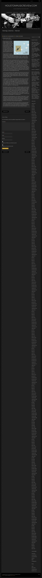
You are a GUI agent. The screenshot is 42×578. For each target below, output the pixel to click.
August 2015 (33, 291)
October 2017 (34, 252)
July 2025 (33, 123)
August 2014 (33, 309)
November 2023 (34, 152)
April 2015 (33, 297)
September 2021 (34, 189)
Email (3, 135)
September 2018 (34, 235)
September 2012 (34, 345)
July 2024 (33, 140)
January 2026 (34, 114)
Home (29, 28)
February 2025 (34, 131)
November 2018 (34, 232)
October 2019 (34, 215)
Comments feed (34, 569)
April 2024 (33, 145)
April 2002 (33, 530)
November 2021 (34, 186)
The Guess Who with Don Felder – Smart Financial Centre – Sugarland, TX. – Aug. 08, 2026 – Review (35, 78)
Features (25, 12)
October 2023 (34, 154)
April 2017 (33, 262)
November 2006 (34, 451)
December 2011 (34, 359)
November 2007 (34, 433)
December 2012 (34, 340)
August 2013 (33, 328)
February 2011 (34, 374)
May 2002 (33, 528)
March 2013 (33, 336)
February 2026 (34, 112)
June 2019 (33, 222)
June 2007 (33, 440)
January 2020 (34, 211)
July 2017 (33, 257)
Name (3, 132)
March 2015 (33, 299)
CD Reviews (21, 12)
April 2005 (33, 480)
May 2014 (33, 314)
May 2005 (33, 479)
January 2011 (34, 376)
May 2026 (33, 108)
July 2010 (33, 385)
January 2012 (34, 357)
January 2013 (34, 339)
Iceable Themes (13, 575)
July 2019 (33, 220)
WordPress (3, 575)
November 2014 (34, 305)
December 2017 (34, 249)
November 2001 (34, 537)
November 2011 (34, 360)
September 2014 (34, 308)
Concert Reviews (9, 12)
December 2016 (34, 268)
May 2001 (33, 545)
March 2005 (33, 482)
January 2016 (34, 283)
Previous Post (5, 111)
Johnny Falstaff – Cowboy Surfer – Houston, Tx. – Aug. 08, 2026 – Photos (35, 60)
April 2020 (33, 206)
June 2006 (33, 459)
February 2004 (34, 500)
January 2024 (34, 149)
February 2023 (34, 166)
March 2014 (33, 317)
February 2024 (34, 148)
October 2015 (34, 288)
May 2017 (33, 260)
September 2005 (34, 473)
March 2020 (33, 208)
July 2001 (33, 544)
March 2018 (33, 245)
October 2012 (34, 343)
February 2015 (34, 300)
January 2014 (34, 320)
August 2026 (33, 103)
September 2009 (34, 399)
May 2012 (33, 351)
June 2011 (33, 368)
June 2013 (33, 331)
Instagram (33, 12)
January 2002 (34, 534)
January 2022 (34, 183)
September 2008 (34, 417)
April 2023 (33, 163)
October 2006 (34, 453)
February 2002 (34, 533)
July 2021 (33, 192)
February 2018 (34, 246)
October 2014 (34, 306)
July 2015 (33, 292)
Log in (32, 566)
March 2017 (33, 263)
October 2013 (34, 325)
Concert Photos (15, 12)
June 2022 (33, 177)
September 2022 (34, 172)
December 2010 (34, 377)
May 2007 (33, 442)
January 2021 (34, 200)
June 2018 (33, 240)
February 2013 (34, 337)
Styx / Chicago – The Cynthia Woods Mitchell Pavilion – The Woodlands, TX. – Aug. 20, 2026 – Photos (36, 55)
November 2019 (34, 214)
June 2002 (33, 527)
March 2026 (33, 111)
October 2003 (34, 505)
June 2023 (33, 160)
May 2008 (33, 423)
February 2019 (34, 228)
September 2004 (34, 490)
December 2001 (34, 536)
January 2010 (34, 394)
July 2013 (33, 329)
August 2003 (33, 508)
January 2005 (34, 485)
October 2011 (34, 362)
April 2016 (33, 279)
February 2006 (34, 465)
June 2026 (33, 106)
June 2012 (33, 349)
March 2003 (33, 516)
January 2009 (34, 411)
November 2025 (34, 117)
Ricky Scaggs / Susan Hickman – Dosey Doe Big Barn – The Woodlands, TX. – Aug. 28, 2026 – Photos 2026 (35, 44)
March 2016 (33, 280)
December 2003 (34, 502)
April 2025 (33, 128)
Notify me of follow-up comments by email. (9, 142)
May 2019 (33, 223)
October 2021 (34, 188)
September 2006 (34, 454)
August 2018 (33, 237)
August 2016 (33, 274)
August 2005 (33, 474)
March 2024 (33, 146)
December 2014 (34, 303)
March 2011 (33, 373)
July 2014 (33, 311)
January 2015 (34, 302)
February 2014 (34, 319)
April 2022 (33, 180)
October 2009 (34, 397)
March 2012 (33, 354)
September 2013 (34, 326)
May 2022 (33, 178)
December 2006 (34, 450)
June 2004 (33, 494)
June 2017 (33, 259)
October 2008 (34, 416)
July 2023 (33, 158)
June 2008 (33, 422)
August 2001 (33, 542)
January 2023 (34, 168)
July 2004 (33, 493)
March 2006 (33, 463)
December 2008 (34, 413)
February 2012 (34, 356)
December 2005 (34, 468)
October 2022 (34, 171)
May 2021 (33, 195)
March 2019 (33, 226)
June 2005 (33, 477)
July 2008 (33, 420)
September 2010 (34, 382)
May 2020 (33, 205)
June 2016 (33, 277)
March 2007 (33, 445)
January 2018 (34, 248)
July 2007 (33, 439)
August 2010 (33, 383)
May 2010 (33, 388)
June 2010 (33, 386)
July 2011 (33, 366)
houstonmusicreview (11, 36)
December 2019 (34, 212)
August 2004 (33, 491)
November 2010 (34, 379)
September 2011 (34, 363)
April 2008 (33, 425)
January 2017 (34, 266)
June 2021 (33, 194)
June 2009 (33, 403)
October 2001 (34, 539)
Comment (4, 121)
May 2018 (33, 242)
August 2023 (33, 157)
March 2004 (33, 499)
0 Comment (21, 36)
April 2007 (33, 443)
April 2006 (33, 462)
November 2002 (34, 519)
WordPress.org (34, 570)
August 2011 (33, 365)
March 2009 (33, 408)
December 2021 (34, 185)
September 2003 (34, 507)
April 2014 (33, 316)
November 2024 (34, 134)
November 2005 (34, 470)
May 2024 (33, 143)
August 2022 (33, 174)
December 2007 (34, 431)
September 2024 (34, 137)
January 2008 (34, 430)
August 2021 (33, 191)
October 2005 (34, 471)
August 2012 (33, 346)
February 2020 (34, 209)
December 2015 (34, 285)
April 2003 (33, 514)
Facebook (29, 12)
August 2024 (33, 138)
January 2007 (34, 448)
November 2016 (34, 269)
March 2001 (33, 548)
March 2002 (33, 531)
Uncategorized (34, 561)
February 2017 (34, 265)
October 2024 (34, 135)
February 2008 (34, 428)
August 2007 (33, 437)
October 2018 (34, 234)
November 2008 (34, 414)
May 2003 (33, 513)
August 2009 (33, 400)
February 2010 (34, 393)
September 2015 (34, 289)
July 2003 (33, 510)
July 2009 (33, 402)
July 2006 (33, 457)
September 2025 (34, 120)
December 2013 (34, 322)
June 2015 (33, 294)
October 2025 (34, 118)
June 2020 (33, 203)
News (32, 559)
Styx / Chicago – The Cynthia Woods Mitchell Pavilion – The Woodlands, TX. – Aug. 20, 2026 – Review (36, 49)
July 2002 (33, 525)
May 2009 (33, 405)
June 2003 (33, 511)
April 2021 (33, 197)
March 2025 (33, 129)
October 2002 (34, 520)
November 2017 (34, 251)
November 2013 (34, 323)
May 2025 (33, 126)
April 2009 (33, 406)
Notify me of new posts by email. (7, 146)
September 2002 (34, 522)
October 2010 (34, 380)
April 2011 (33, 371)
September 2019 (34, 217)
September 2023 (34, 155)
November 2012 (34, 342)
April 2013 (33, 334)
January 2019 (34, 229)
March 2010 (33, 391)
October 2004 (34, 488)
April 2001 (33, 547)
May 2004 (33, 496)
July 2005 (33, 476)
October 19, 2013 (5, 36)
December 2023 (34, 151)
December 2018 (34, 231)
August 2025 (33, 121)
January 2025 (34, 132)
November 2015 (34, 286)
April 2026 (33, 109)
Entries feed (33, 567)
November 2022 (34, 169)
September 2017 (34, 254)
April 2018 (33, 243)
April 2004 (33, 497)
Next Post (27, 111)
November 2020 (34, 202)
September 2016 (34, 272)
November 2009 (34, 396)
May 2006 (33, 460)
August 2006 (33, 456)
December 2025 (34, 115)
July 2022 (33, 175)
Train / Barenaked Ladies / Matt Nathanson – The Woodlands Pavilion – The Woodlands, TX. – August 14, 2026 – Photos (36, 64)
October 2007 (34, 434)
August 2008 (33, 419)
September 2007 (34, 436)
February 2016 (34, 282)
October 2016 (34, 271)
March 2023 (33, 165)
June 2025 (33, 125)
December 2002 (34, 517)
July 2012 (33, 348)
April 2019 (33, 225)
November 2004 (34, 487)
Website (3, 138)
